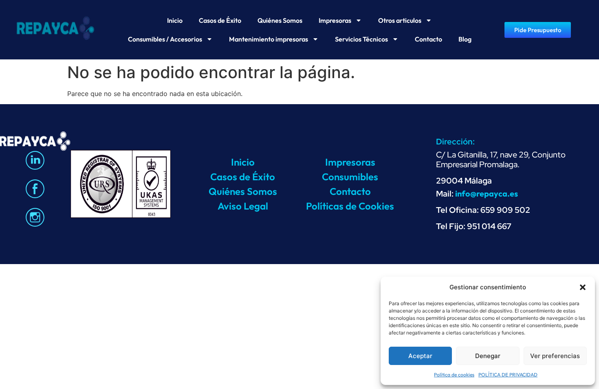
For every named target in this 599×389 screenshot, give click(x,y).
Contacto (428, 39)
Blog (464, 39)
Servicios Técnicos (361, 39)
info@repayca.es (486, 193)
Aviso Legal (243, 206)
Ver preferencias (555, 356)
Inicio (175, 20)
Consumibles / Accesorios (165, 39)
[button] (583, 287)
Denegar (487, 356)
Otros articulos (399, 20)
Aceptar (420, 356)
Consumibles (350, 176)
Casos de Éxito (220, 20)
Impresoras (335, 20)
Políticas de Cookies (350, 206)
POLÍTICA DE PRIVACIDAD (507, 375)
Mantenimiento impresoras (268, 39)
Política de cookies (454, 375)
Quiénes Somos (280, 20)
